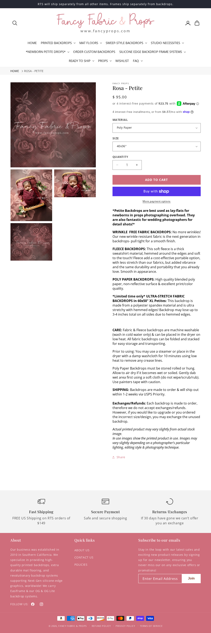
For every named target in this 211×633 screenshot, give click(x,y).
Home (14, 71)
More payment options (157, 201)
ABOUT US (82, 550)
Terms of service (151, 625)
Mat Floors (88, 43)
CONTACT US (84, 557)
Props (103, 61)
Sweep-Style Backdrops (124, 43)
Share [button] (121, 457)
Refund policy (101, 625)
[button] (14, 23)
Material (120, 120)
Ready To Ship (79, 61)
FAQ (136, 61)
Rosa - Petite (33, 71)
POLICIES (81, 565)
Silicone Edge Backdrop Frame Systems (150, 52)
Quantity (120, 157)
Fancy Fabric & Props (72, 625)
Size (116, 138)
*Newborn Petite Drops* (46, 52)
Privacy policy (125, 625)
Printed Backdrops (56, 43)
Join (191, 578)
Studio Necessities (165, 43)
